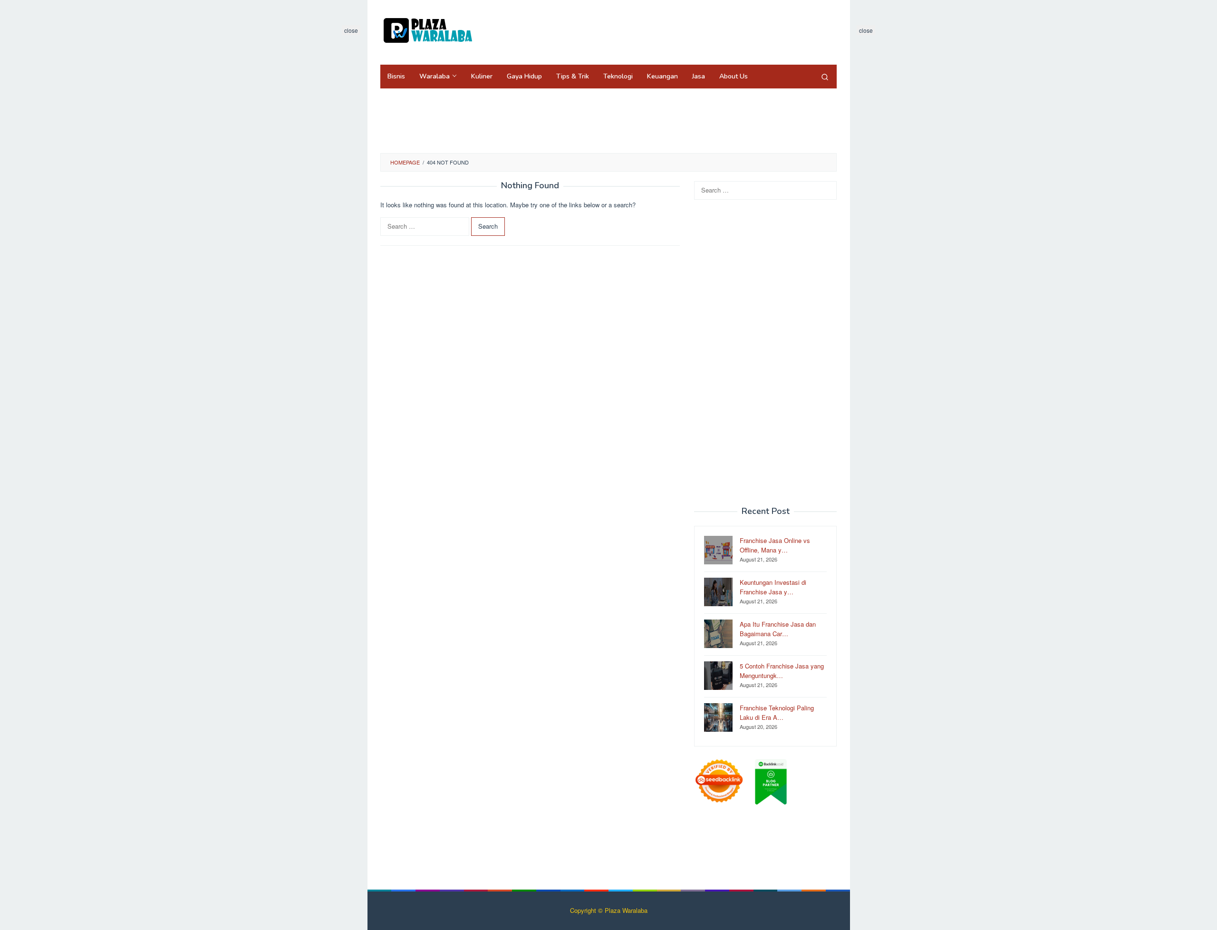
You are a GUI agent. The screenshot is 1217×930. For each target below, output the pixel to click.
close (351, 30)
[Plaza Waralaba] (427, 29)
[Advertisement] (663, 31)
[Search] (825, 76)
